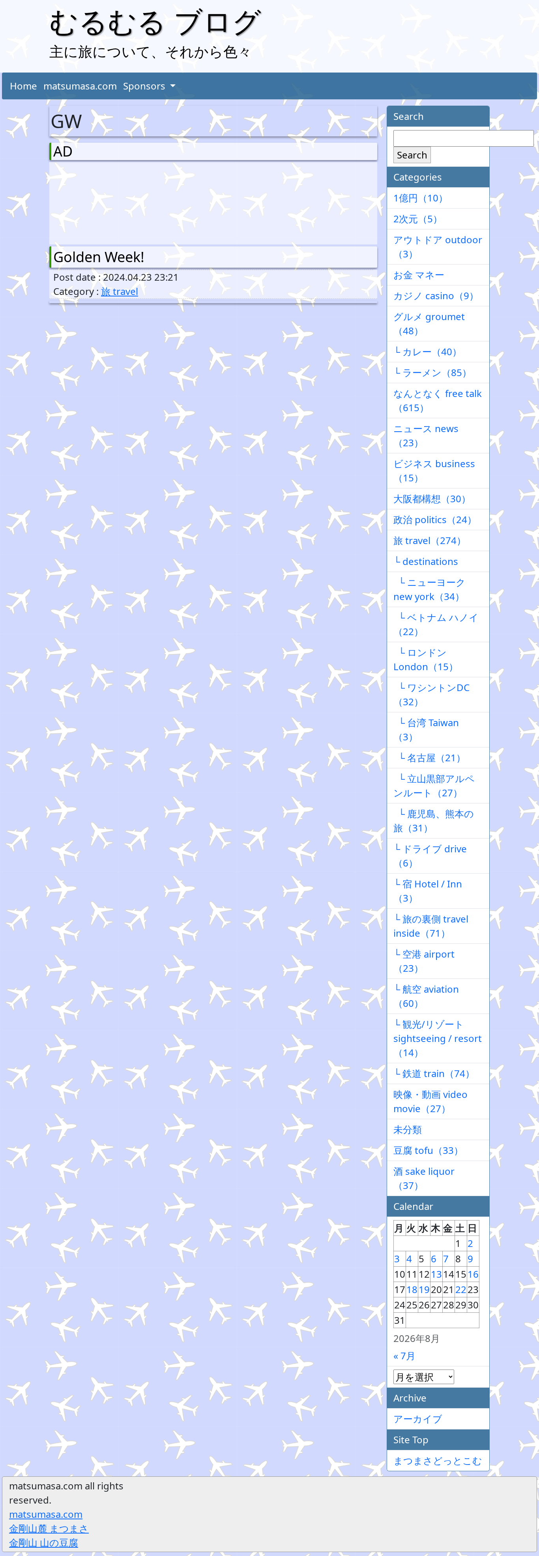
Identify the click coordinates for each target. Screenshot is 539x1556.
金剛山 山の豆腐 (43, 1542)
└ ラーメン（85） (432, 372)
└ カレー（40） (427, 351)
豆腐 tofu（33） (428, 1150)
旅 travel (119, 291)
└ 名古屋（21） (429, 757)
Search (412, 154)
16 (473, 1273)
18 (411, 1289)
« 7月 (404, 1355)
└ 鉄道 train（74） (434, 1073)
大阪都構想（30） (432, 498)
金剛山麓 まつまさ (49, 1528)
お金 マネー (418, 274)
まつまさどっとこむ (437, 1460)
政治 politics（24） (435, 519)
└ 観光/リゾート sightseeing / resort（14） (437, 1038)
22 (460, 1289)
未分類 (407, 1129)
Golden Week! (98, 256)
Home (23, 85)
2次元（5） (417, 218)
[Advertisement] (94, 201)
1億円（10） (420, 197)
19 (424, 1289)
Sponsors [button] (145, 85)
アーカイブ (417, 1418)
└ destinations (425, 561)
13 (436, 1273)
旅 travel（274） (429, 540)
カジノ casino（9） (436, 295)
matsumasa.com (80, 85)
